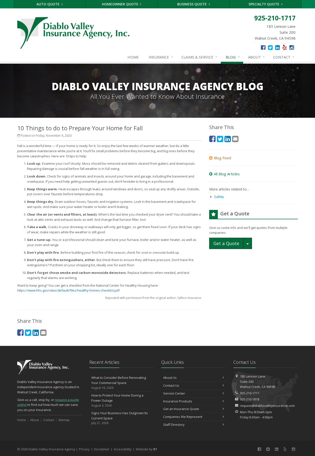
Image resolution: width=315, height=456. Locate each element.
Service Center (174, 393)
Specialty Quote (264, 4)
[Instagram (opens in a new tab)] (291, 47)
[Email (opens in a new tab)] (43, 332)
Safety (219, 196)
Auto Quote (48, 4)
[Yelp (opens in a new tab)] (284, 47)
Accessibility (123, 449)
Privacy (84, 449)
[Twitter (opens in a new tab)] (270, 47)
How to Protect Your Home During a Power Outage (117, 400)
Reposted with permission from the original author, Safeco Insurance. (153, 298)
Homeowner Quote (120, 4)
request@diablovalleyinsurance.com (267, 405)
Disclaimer (102, 449)
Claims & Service (199, 56)
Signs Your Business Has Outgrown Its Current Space (119, 418)
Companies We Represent (182, 416)
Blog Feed (222, 157)
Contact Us (171, 385)
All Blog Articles (227, 173)
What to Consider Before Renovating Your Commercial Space (118, 382)
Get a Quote (226, 243)
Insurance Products (177, 401)
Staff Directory (174, 424)
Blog (233, 56)
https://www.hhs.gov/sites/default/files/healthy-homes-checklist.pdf (68, 290)
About (256, 56)
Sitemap (64, 420)
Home (133, 57)
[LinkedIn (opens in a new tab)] (277, 47)
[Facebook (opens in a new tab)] (263, 47)
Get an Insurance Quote (181, 409)
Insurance (161, 56)
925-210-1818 (249, 399)
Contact (283, 56)
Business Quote (192, 4)
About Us (170, 377)
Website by (146, 449)
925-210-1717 (249, 393)
